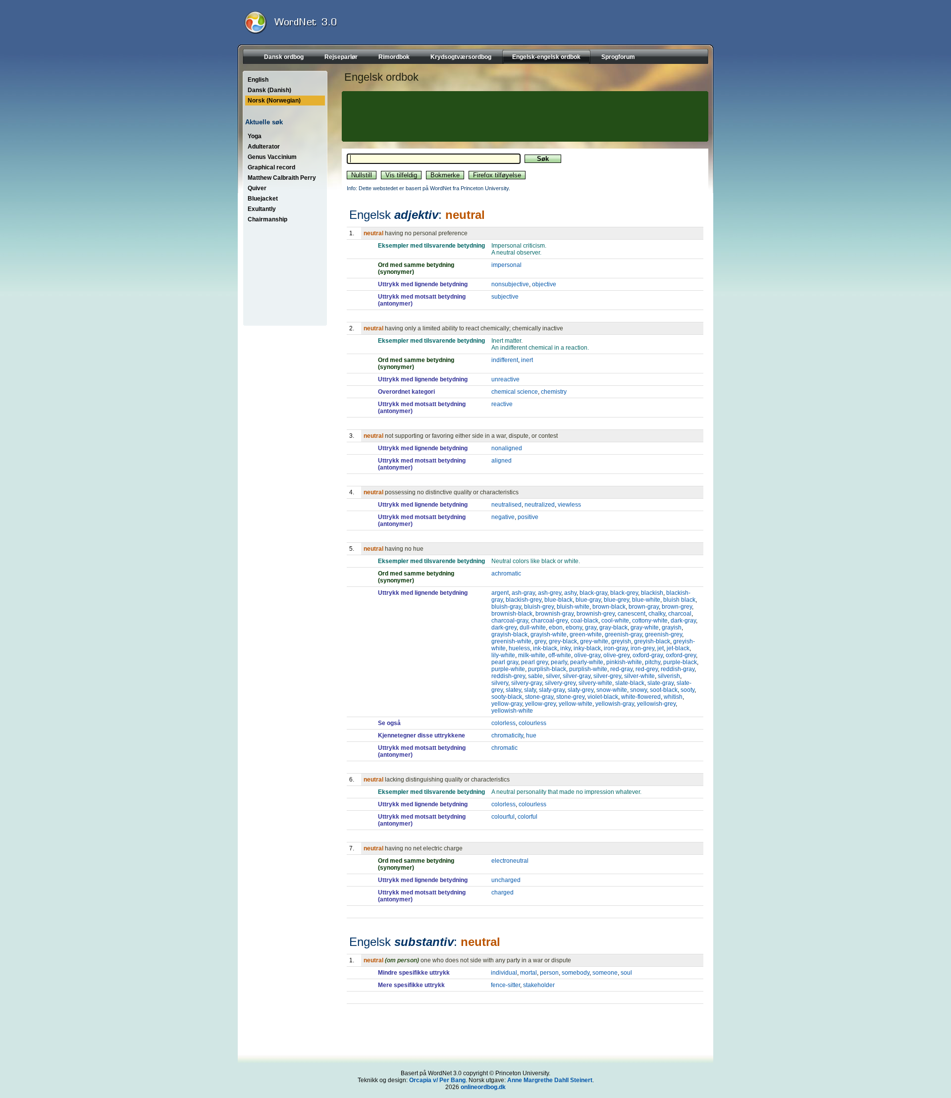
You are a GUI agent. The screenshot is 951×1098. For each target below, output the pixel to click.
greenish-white (511, 641)
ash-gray (523, 592)
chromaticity (507, 735)
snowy (638, 689)
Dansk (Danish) (269, 90)
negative (503, 517)
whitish (673, 696)
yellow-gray (506, 703)
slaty (530, 689)
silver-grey (607, 676)
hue (531, 735)
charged (502, 892)
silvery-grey (560, 683)
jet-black (678, 648)
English (258, 79)
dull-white (533, 627)
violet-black (602, 696)
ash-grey (549, 592)
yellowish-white (512, 710)
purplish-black (547, 669)
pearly (559, 662)
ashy (570, 592)
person (549, 972)
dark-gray (683, 620)
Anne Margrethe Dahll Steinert (549, 1080)
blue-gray (588, 599)
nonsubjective (510, 284)
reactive (502, 404)
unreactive (505, 379)
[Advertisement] (523, 116)
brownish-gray (554, 613)
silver (553, 676)
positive (528, 517)
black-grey (624, 592)
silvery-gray (526, 683)
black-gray (593, 592)
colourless (532, 723)
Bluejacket (263, 198)
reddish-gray (677, 669)
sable (535, 676)
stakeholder (539, 985)
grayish (672, 627)
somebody (575, 972)
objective (544, 284)
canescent (631, 613)
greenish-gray (623, 634)
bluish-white (573, 606)
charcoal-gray (509, 620)
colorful (527, 816)
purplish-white (588, 669)
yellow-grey (540, 703)
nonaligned (506, 448)
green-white (586, 634)
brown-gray (644, 606)
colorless (503, 723)
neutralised (506, 504)
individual (504, 972)
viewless (569, 504)
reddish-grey (508, 676)
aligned (501, 460)
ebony (574, 627)
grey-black (563, 641)
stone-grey (570, 696)
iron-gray (616, 648)
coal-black (584, 620)
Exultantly (262, 209)
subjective (505, 296)
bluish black (679, 599)
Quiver (257, 188)
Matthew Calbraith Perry (282, 177)
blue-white (646, 599)
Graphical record (271, 167)
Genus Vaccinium (272, 157)
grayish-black (509, 634)
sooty (687, 689)
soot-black (664, 689)
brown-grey (677, 606)
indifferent (504, 360)
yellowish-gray (614, 703)
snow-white (611, 689)
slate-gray (660, 683)
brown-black (609, 606)
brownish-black (511, 613)
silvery (499, 683)
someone (605, 972)
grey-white (594, 641)
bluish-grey (539, 606)
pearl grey (534, 662)
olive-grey (616, 655)
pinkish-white (624, 662)
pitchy (652, 662)
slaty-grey (580, 689)
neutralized (540, 504)
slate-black (629, 683)
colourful (503, 816)
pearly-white (586, 662)
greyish (621, 641)
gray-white (645, 627)
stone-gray (539, 696)
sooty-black (506, 696)
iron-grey (642, 648)
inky (565, 648)
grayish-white (548, 634)
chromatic (504, 747)
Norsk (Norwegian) (274, 100)
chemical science (514, 391)
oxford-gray (648, 655)
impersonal (506, 264)
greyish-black (652, 641)
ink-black (545, 648)
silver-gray (576, 676)
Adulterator (264, 146)
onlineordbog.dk (483, 1087)
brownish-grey (596, 613)
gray (590, 627)
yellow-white (575, 703)
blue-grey (616, 599)
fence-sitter (505, 985)
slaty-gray (552, 689)
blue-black (558, 599)
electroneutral (509, 860)
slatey (513, 689)
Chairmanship (267, 219)
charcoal (679, 613)
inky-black (587, 648)
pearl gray (504, 662)
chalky (656, 613)
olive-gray (587, 655)
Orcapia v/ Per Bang (437, 1080)
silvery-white (595, 683)
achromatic (506, 573)
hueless (519, 648)
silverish (669, 676)
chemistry (554, 391)
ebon (556, 627)
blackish (652, 592)
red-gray (621, 669)
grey (540, 641)
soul (626, 972)
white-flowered (641, 696)
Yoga (255, 136)
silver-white (639, 676)
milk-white (531, 655)
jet (660, 648)
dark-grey (504, 627)
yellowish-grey (656, 703)
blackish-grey (523, 599)
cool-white (615, 620)
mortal (528, 972)
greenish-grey (663, 634)
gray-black (613, 627)
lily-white (503, 655)
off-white (559, 655)
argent (500, 592)
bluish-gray (506, 606)
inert (527, 360)
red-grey (646, 669)
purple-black (680, 662)
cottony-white (650, 620)
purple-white (508, 669)
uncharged (506, 880)
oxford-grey (681, 655)
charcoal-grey (549, 620)
